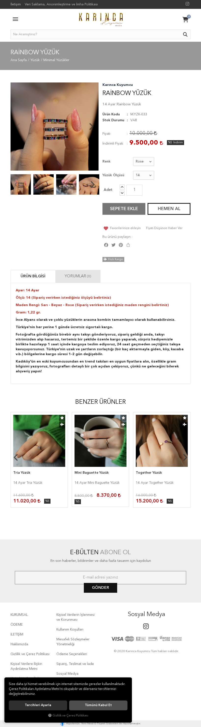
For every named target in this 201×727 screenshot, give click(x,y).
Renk (106, 161)
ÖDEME (17, 624)
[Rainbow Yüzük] (55, 126)
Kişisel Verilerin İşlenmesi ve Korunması (75, 617)
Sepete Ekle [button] (124, 209)
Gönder (100, 588)
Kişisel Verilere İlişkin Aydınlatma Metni (26, 666)
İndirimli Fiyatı (112, 143)
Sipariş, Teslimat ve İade (75, 664)
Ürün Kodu (111, 114)
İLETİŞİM (17, 634)
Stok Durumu (113, 120)
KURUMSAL (19, 615)
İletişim (16, 4)
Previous (18, 127)
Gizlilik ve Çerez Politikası (30, 654)
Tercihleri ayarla (38, 705)
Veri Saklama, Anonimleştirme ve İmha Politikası (61, 4)
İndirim (178, 142)
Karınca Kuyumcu (117, 85)
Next (91, 127)
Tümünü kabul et (98, 705)
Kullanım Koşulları (69, 629)
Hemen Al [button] (169, 209)
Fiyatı (106, 133)
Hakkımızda (19, 644)
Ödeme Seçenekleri (71, 654)
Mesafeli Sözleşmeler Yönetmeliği (72, 642)
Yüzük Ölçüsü (113, 175)
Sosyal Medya (67, 673)
